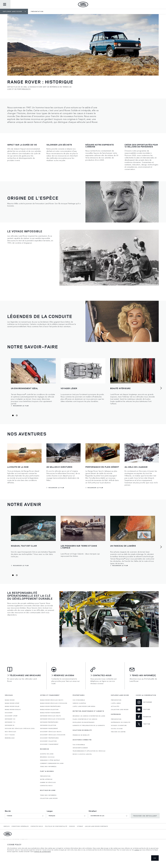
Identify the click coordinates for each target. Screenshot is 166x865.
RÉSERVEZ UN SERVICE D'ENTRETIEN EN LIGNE (89, 716)
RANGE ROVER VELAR (12, 706)
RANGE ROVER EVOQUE (13, 709)
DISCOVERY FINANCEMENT (49, 744)
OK (155, 858)
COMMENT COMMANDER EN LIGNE (52, 763)
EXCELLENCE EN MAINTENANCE (83, 722)
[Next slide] (22, 70)
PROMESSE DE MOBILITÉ (81, 735)
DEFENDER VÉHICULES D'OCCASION (52, 719)
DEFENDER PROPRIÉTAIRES (49, 722)
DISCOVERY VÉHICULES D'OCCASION (52, 735)
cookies (136, 850)
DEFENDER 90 (9, 725)
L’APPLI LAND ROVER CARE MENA (84, 706)
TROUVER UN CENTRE (118, 732)
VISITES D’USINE (117, 728)
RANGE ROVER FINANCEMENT (50, 712)
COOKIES (72, 826)
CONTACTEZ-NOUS (46, 785)
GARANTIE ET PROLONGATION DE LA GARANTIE (89, 725)
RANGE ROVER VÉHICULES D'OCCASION (53, 703)
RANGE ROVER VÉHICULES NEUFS (51, 700)
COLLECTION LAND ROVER (48, 798)
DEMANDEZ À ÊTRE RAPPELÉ (50, 760)
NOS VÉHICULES (10, 731)
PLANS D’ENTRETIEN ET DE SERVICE (85, 719)
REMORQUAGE (10, 738)
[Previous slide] (13, 70)
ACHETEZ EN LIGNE (46, 754)
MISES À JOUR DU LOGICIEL (82, 754)
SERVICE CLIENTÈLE (79, 703)
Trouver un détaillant (145, 816)
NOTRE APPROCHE (46, 779)
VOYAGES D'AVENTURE (119, 725)
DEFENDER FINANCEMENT (49, 728)
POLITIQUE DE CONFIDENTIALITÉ (56, 826)
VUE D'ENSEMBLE (79, 700)
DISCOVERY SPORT (11, 716)
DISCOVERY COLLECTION (48, 741)
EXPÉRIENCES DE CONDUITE (120, 722)
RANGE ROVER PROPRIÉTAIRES (50, 706)
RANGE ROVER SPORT (12, 703)
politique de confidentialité (42, 851)
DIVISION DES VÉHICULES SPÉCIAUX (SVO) (20, 728)
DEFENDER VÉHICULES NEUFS (50, 716)
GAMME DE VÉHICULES (48, 782)
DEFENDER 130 (10, 719)
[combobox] (25, 815)
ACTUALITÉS (115, 706)
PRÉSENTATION (45, 776)
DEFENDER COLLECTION (48, 725)
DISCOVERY (9, 712)
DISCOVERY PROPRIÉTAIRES (49, 738)
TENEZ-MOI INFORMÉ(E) (48, 766)
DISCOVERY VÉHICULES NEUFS (50, 731)
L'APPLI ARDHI (116, 703)
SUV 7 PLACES (10, 735)
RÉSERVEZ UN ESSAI (47, 757)
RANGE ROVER (9, 700)
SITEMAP (80, 826)
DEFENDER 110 (10, 722)
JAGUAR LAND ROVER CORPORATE (96, 826)
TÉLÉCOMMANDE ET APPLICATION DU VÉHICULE (89, 751)
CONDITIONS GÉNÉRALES (20, 826)
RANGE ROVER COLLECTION (49, 709)
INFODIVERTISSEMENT (80, 748)
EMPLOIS (7, 826)
